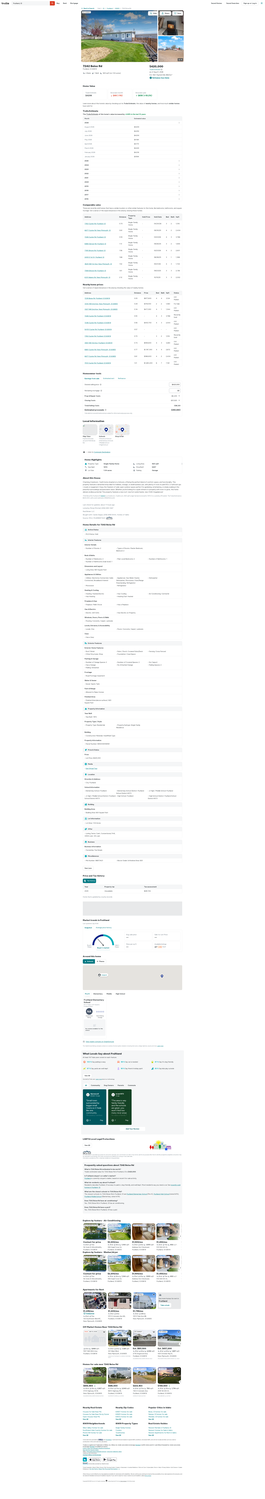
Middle (109, 994)
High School (120, 994)
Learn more (160, 1046)
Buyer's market (103, 948)
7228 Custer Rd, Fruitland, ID (95, 237)
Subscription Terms (152, 1467)
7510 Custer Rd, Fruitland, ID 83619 (98, 363)
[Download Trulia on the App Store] (95, 1459)
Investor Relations (132, 1467)
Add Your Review (132, 1129)
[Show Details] (179, 123)
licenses (138, 1445)
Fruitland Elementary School (137, 1194)
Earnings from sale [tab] (92, 379)
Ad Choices (174, 1467)
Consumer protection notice (114, 1451)
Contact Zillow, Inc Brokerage (92, 1455)
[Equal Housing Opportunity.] (106, 1481)
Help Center (123, 1481)
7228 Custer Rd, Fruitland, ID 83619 (98, 316)
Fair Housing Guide (109, 1467)
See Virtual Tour (91, 768)
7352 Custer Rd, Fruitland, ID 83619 (98, 336)
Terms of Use (142, 1467)
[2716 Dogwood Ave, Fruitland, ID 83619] (144, 1338)
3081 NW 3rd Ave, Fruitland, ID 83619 (98, 343)
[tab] (89, 881)
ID (103, 8)
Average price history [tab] (104, 928)
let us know (148, 1475)
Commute (132, 1085)
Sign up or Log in (250, 3)
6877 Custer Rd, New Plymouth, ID (98, 230)
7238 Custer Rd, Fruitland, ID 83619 (98, 323)
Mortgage (74, 3)
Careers (118, 1467)
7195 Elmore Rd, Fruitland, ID (95, 250)
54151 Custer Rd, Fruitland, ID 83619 (98, 329)
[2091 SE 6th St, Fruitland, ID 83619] (169, 1375)
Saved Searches (232, 3)
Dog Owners (109, 1085)
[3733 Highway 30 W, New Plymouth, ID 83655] (94, 1375)
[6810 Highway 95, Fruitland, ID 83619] (119, 1375)
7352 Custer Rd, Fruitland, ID (95, 224)
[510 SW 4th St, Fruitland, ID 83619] (168, 1231)
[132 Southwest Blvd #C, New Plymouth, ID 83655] (94, 1300)
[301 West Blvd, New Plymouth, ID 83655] (119, 1338)
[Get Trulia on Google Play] (110, 1459)
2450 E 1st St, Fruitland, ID (94, 257)
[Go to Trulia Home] (6, 3)
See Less (89, 868)
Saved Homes (216, 3)
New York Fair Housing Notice (91, 1450)
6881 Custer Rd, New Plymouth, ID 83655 (100, 350)
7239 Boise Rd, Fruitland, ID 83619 (97, 298)
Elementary (98, 994)
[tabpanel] (132, 398)
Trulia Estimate (92, 114)
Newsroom (124, 1467)
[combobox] (33, 3)
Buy (58, 3)
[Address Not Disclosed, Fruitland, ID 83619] (143, 1231)
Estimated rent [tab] (108, 378)
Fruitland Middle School (93, 1197)
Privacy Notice (166, 1467)
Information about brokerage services (96, 1451)
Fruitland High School (161, 1194)
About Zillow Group (98, 1467)
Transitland (109, 1439)
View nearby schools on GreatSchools (100, 1042)
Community (95, 1085)
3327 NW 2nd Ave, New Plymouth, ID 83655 (101, 309)
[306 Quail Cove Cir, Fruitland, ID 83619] (119, 1231)
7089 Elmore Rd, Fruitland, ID (95, 271)
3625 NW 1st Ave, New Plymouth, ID (98, 264)
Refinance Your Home (160, 78)
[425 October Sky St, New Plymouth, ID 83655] (169, 1338)
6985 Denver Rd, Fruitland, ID (95, 244)
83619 (117, 8)
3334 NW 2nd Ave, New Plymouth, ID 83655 (101, 304)
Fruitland (110, 8)
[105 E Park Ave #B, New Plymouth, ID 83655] (144, 1300)
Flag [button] (101, 1120)
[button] (52, 3)
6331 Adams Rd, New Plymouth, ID (97, 277)
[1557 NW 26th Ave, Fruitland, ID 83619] (94, 1338)
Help (159, 1467)
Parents (121, 1085)
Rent (65, 3)
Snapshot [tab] (88, 928)
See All (88, 1076)
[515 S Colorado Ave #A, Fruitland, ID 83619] (119, 1300)
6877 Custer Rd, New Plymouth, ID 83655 (100, 356)
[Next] (180, 1236)
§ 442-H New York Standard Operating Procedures (96, 1448)
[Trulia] (85, 1459)
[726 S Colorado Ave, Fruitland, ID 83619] (144, 1375)
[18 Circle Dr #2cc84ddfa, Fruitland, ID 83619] (94, 1231)
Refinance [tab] (122, 378)
